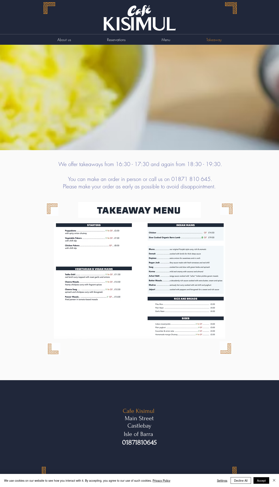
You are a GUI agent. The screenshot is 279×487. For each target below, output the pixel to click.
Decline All (241, 480)
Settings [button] (222, 480)
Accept (261, 480)
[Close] (274, 480)
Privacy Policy (161, 480)
